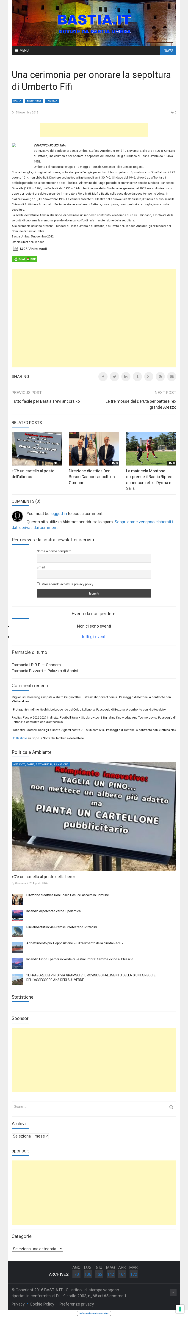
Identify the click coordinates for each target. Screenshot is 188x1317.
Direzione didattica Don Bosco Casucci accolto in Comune (92, 476)
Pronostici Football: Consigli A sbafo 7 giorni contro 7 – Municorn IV (57, 730)
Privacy (18, 1304)
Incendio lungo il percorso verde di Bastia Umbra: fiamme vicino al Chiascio (79, 959)
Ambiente (19, 764)
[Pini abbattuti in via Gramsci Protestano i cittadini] (17, 931)
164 (122, 1274)
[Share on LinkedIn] (125, 376)
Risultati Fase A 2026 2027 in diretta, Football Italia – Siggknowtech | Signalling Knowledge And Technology (83, 717)
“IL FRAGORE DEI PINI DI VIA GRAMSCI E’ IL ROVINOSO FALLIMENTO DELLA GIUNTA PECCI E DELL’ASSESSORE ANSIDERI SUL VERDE (91, 977)
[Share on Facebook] (103, 376)
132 (99, 1274)
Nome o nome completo (54, 551)
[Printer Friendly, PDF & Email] (24, 259)
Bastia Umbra (44, 764)
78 (76, 1274)
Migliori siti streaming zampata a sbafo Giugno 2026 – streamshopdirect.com (63, 697)
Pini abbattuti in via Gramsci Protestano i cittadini (61, 927)
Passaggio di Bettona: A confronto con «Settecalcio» (131, 709)
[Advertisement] (94, 130)
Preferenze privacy (76, 1304)
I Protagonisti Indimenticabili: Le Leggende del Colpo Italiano (52, 709)
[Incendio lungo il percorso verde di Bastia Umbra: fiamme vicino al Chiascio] (17, 963)
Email (41, 567)
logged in (58, 513)
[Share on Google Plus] (148, 376)
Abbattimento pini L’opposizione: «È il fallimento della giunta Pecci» (74, 943)
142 (110, 1274)
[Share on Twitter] (114, 376)
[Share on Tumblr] (137, 376)
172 (133, 1274)
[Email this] (171, 376)
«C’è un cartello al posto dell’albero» (43, 876)
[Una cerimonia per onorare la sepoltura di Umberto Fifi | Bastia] (94, 22)
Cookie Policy (42, 1304)
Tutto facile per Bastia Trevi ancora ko (46, 401)
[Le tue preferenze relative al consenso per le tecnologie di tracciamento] (180, 1309)
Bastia (17, 100)
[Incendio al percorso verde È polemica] (17, 915)
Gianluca (20, 883)
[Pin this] (160, 376)
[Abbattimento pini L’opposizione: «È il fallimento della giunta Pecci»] (17, 947)
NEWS (168, 50)
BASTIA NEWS (34, 100)
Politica (52, 100)
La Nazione (61, 764)
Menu (24, 50)
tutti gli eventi (94, 636)
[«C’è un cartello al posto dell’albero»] (94, 816)
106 (87, 1274)
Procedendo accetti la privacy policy (67, 584)
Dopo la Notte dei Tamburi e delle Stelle (58, 738)
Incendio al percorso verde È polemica (53, 911)
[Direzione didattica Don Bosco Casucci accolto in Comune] (17, 899)
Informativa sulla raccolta (94, 1313)
